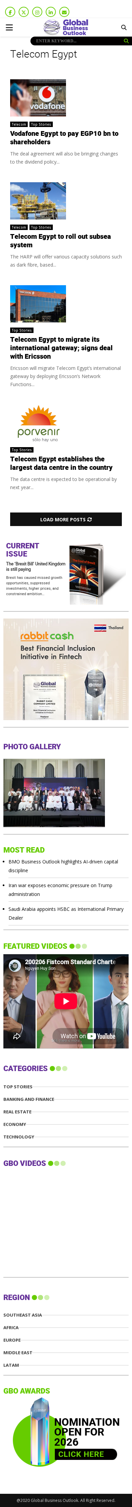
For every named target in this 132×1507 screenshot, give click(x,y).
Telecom (19, 124)
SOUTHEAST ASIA (22, 1315)
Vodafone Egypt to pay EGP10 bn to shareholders (64, 138)
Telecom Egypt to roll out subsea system (60, 241)
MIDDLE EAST (17, 1353)
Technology (18, 1137)
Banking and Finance (28, 1099)
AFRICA (11, 1328)
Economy (14, 1124)
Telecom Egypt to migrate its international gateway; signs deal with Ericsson (61, 348)
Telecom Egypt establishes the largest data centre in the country (61, 463)
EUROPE (12, 1340)
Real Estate (17, 1112)
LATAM (11, 1365)
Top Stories (41, 124)
